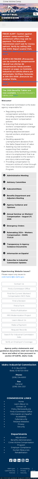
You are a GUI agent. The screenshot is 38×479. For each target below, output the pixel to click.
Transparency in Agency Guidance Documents (18, 245)
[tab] (19, 175)
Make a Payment (19, 325)
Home (21, 402)
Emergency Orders (15, 226)
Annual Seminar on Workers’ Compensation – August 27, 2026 (20, 216)
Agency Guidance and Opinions (17, 206)
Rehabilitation (21, 453)
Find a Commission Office (19, 289)
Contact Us (19, 284)
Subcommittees (14, 189)
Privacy (21, 424)
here (16, 95)
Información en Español (17, 253)
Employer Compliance (21, 448)
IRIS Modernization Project (19, 315)
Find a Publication (19, 311)
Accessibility (21, 417)
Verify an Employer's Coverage (19, 342)
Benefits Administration (21, 440)
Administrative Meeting (17, 176)
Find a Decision (19, 301)
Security (21, 427)
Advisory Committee (16, 182)
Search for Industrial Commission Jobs (19, 336)
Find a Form (19, 306)
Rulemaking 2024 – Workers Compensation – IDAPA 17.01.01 (20, 235)
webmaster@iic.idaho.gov (13, 277)
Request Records (19, 330)
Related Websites (21, 422)
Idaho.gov (11, 468)
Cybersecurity (21, 419)
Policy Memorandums (21, 409)
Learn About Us (19, 320)
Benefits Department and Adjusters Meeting (18, 197)
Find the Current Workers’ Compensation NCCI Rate (19, 295)
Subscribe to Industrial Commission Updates (17, 261)
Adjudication (21, 437)
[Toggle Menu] (3, 25)
